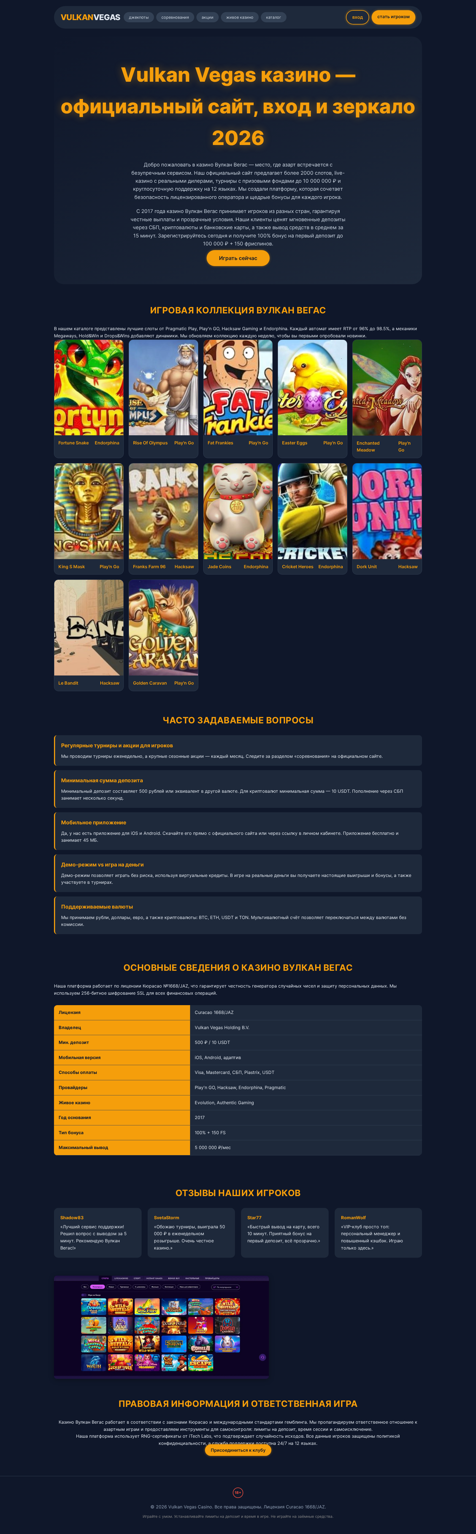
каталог (273, 17)
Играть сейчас (238, 258)
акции (207, 17)
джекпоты (139, 17)
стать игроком (393, 16)
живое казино (239, 17)
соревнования (175, 17)
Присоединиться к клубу (238, 1450)
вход (357, 17)
